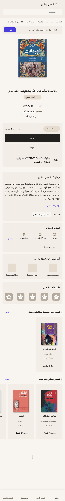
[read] (12, 268)
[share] (25, 83)
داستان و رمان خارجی (34, 21)
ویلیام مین (28, 105)
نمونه (32, 147)
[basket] (12, 4)
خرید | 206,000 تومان (32, 497)
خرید (32, 138)
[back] (60, 4)
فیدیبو (59, 21)
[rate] (56, 297)
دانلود (11, 30)
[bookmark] (40, 83)
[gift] (32, 83)
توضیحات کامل (53, 205)
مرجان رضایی (29, 111)
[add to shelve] (53, 268)
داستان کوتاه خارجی (15, 22)
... (52, 21)
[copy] (7, 160)
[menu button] (4, 4)
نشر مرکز (30, 116)
